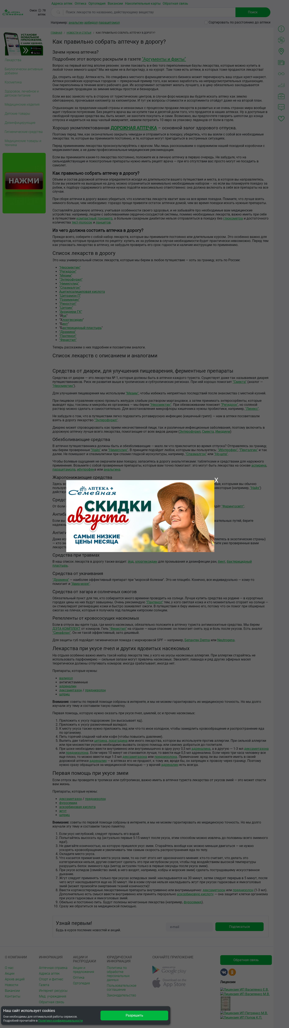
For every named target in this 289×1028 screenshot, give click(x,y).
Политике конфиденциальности (60, 1020)
